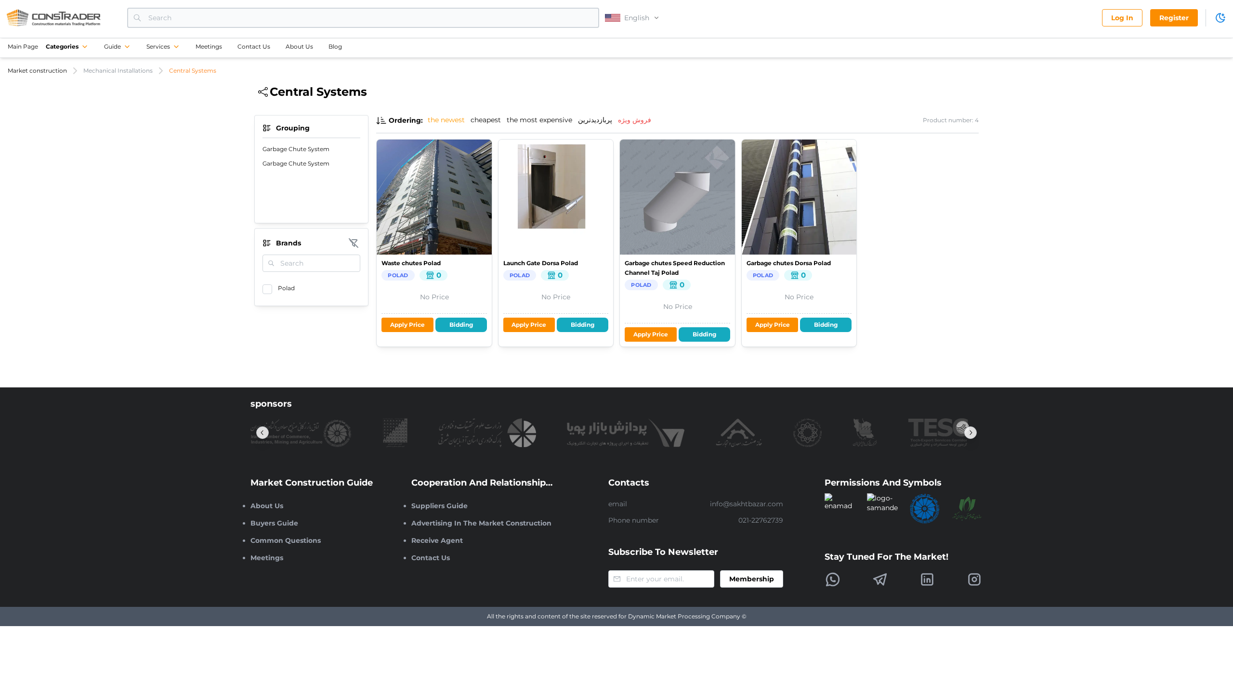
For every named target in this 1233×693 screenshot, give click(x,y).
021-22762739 (760, 520)
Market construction (37, 70)
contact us (253, 46)
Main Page (23, 46)
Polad (286, 288)
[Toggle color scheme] (1220, 18)
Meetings (209, 46)
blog (335, 46)
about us (299, 46)
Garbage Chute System (295, 149)
